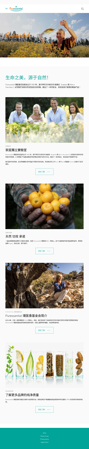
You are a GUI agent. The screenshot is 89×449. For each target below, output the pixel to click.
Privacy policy (44, 439)
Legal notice (44, 442)
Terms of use (44, 436)
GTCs (44, 433)
